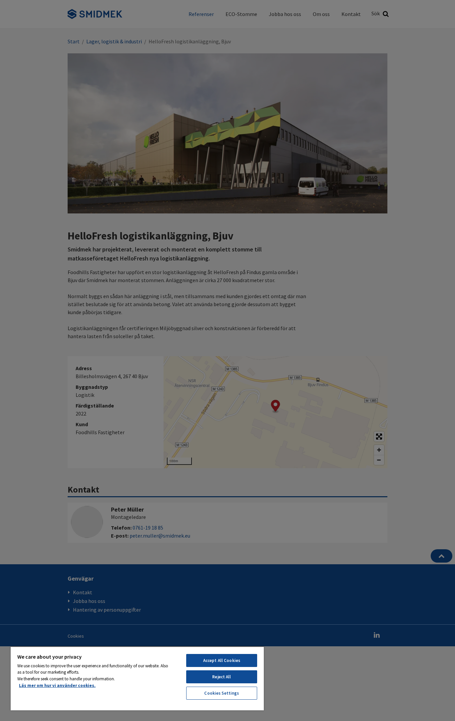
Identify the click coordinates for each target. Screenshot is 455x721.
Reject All (221, 677)
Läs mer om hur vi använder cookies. (57, 685)
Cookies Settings (221, 693)
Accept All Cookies (221, 660)
